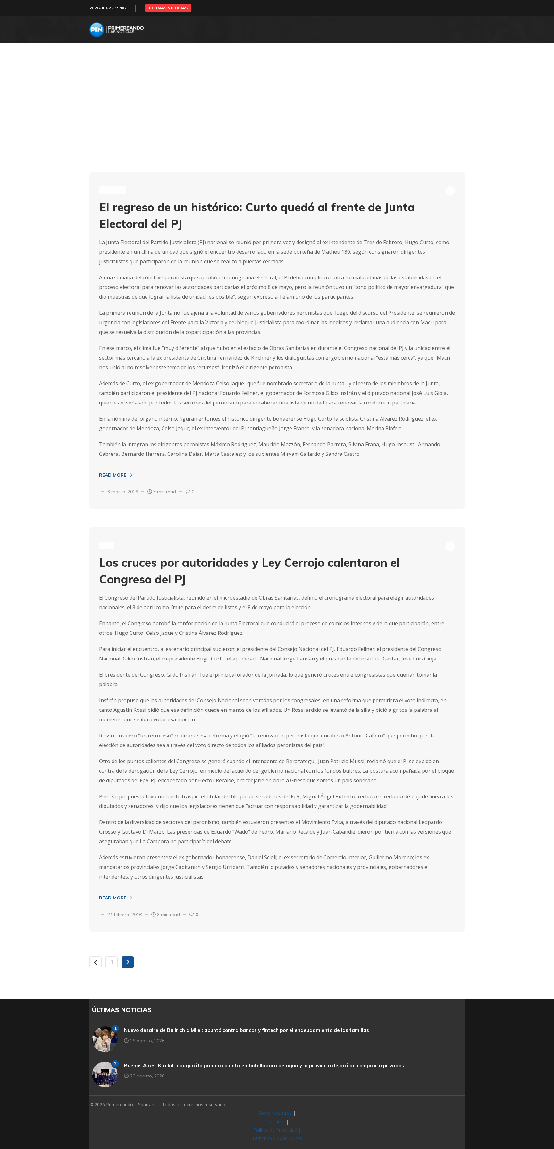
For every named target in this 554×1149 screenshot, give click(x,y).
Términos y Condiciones (277, 1138)
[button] (168, 8)
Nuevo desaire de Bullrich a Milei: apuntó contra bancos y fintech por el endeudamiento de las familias (246, 1030)
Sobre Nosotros (275, 1113)
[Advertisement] (277, 120)
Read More (112, 475)
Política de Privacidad (275, 1130)
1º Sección (112, 190)
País (106, 545)
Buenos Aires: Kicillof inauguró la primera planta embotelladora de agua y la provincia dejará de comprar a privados (264, 1065)
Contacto (275, 1122)
